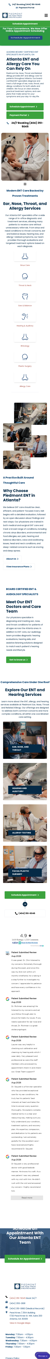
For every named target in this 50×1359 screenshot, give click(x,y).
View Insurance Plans (17, 566)
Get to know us (17, 659)
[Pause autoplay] (25, 184)
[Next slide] (44, 159)
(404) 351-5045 (27, 913)
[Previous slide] (6, 159)
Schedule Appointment (25, 23)
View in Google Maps (20, 1322)
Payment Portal (26, 7)
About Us (11, 558)
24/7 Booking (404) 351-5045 (26, 4)
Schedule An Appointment (24, 1258)
